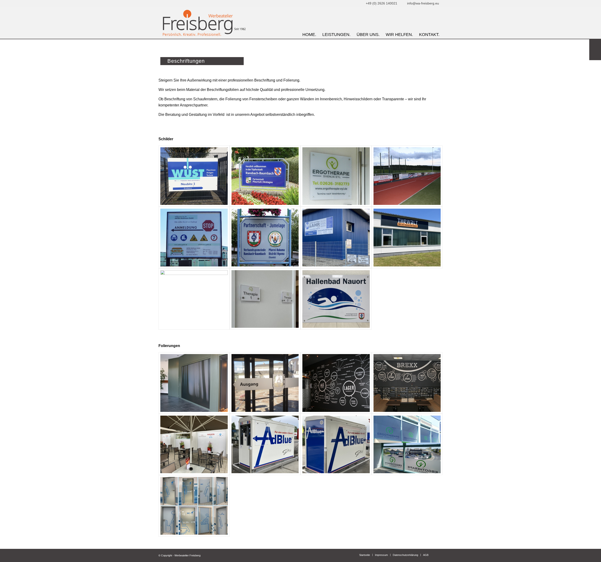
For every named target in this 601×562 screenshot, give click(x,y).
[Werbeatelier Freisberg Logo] (203, 23)
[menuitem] (309, 23)
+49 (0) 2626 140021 (381, 3)
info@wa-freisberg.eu (422, 3)
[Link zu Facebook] (439, 554)
